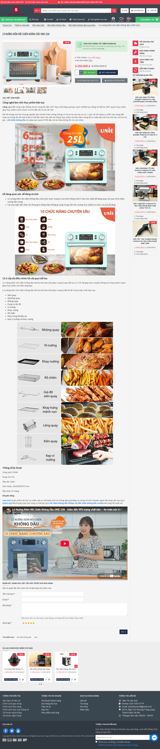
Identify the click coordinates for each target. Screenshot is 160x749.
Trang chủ (7, 25)
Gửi (122, 632)
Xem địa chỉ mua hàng (116, 80)
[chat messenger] (154, 738)
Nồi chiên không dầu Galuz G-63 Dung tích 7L (66, 669)
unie (35, 637)
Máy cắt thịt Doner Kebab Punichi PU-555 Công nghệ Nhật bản (145, 241)
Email (5, 599)
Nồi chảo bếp (38, 25)
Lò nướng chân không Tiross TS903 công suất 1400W (14, 669)
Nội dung (6, 605)
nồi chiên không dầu (17, 120)
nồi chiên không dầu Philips (62, 503)
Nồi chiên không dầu (56, 25)
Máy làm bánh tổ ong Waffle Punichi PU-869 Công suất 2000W (145, 170)
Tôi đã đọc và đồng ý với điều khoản (118, 743)
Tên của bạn (8, 594)
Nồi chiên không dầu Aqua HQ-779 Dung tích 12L (40, 669)
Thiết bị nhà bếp (21, 25)
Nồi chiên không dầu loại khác (82, 25)
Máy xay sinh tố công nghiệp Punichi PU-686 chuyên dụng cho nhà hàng (145, 99)
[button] (4, 666)
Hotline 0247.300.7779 (88, 80)
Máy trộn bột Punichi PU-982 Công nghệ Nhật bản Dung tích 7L (145, 206)
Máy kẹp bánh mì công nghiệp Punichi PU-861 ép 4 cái (145, 135)
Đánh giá (6, 623)
